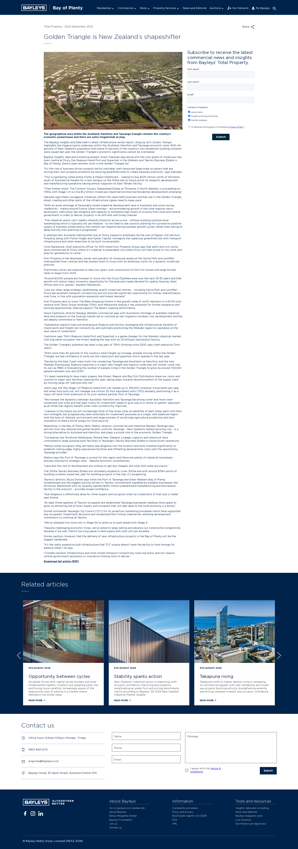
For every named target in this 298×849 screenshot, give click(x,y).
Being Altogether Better (123, 815)
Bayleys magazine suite (248, 815)
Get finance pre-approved (250, 823)
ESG (174, 819)
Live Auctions (243, 819)
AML (174, 823)
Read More (36, 700)
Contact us (115, 827)
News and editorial (246, 811)
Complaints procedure (185, 808)
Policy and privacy (183, 811)
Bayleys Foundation (120, 819)
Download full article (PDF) (61, 561)
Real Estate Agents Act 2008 (189, 815)
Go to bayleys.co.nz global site (127, 808)
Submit (268, 770)
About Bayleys (117, 811)
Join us (113, 823)
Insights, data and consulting (252, 808)
